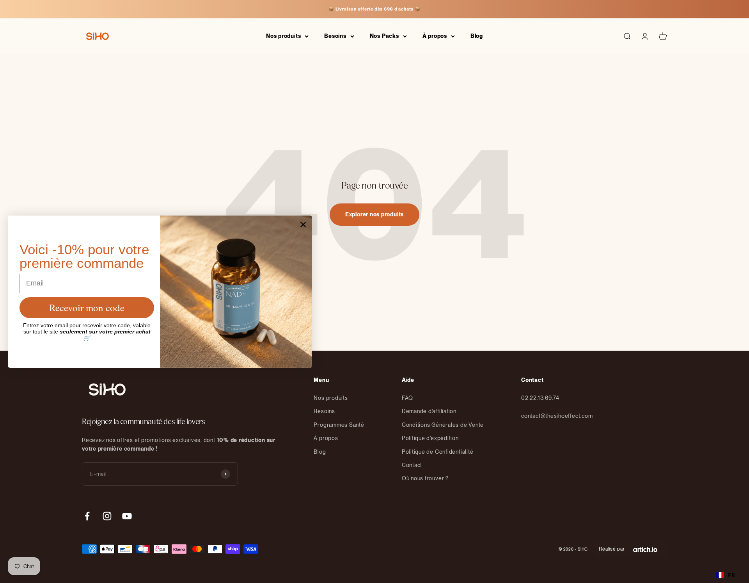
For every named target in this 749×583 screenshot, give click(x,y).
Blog (476, 36)
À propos (434, 36)
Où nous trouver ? (425, 478)
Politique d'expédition (430, 438)
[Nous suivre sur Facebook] (87, 516)
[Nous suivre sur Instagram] (107, 516)
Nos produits (283, 36)
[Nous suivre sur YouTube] (127, 516)
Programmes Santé (339, 425)
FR (731, 575)
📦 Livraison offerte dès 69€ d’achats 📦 (374, 9)
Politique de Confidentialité (438, 452)
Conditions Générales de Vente (443, 425)
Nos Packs (384, 36)
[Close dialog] (303, 224)
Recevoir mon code (86, 307)
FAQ (407, 398)
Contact (412, 465)
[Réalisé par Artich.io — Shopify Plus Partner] (645, 549)
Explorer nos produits (374, 214)
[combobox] (725, 575)
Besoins (335, 36)
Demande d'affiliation (429, 411)
